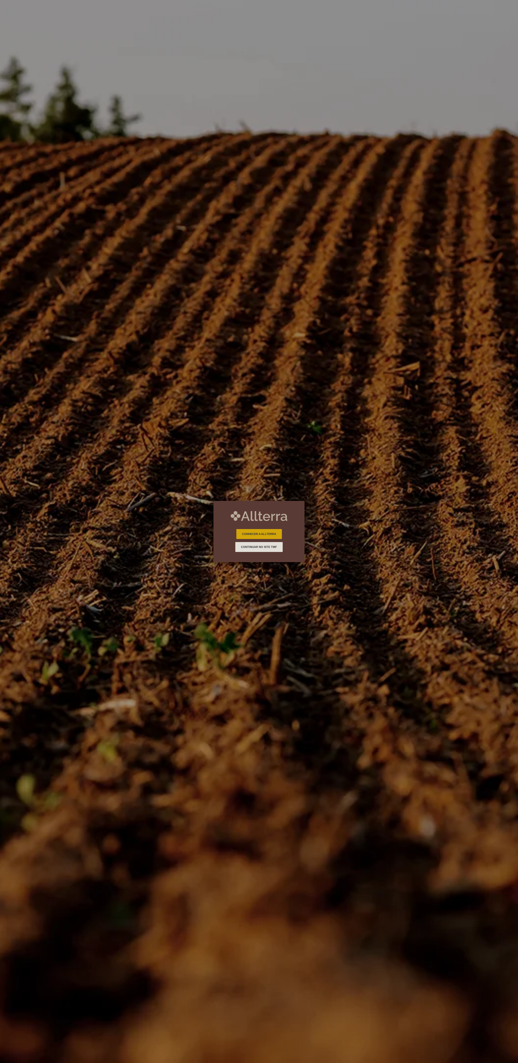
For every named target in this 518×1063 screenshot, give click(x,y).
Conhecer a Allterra (259, 534)
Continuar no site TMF (259, 547)
